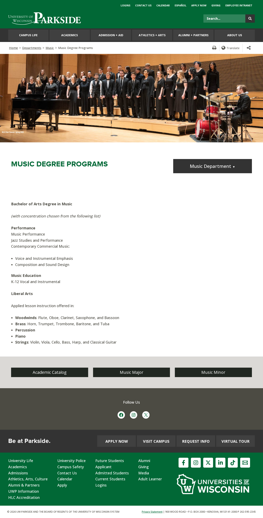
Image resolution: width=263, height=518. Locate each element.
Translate (233, 48)
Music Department (212, 166)
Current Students (110, 478)
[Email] (245, 463)
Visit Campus (156, 441)
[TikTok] (233, 463)
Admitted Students (112, 472)
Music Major (131, 372)
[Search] (250, 18)
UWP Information (23, 491)
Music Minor (213, 372)
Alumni (144, 460)
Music (50, 48)
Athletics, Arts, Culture (28, 478)
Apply (62, 485)
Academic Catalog (50, 372)
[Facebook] (183, 463)
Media (143, 472)
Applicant (103, 466)
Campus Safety (70, 466)
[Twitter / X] (208, 463)
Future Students (109, 460)
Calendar (64, 478)
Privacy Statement (152, 511)
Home (13, 48)
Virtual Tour (235, 441)
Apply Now (116, 441)
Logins (101, 485)
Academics (17, 466)
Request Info (196, 441)
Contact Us (67, 472)
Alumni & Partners (24, 485)
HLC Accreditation (24, 497)
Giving (143, 466)
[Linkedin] (220, 463)
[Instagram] (196, 463)
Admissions (18, 472)
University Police (71, 460)
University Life (20, 460)
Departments (31, 48)
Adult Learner (150, 478)
